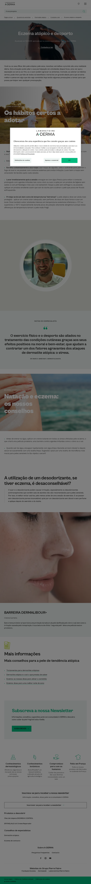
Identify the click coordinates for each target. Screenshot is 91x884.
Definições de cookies (22, 160)
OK (69, 160)
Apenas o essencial (51, 160)
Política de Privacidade (27, 154)
